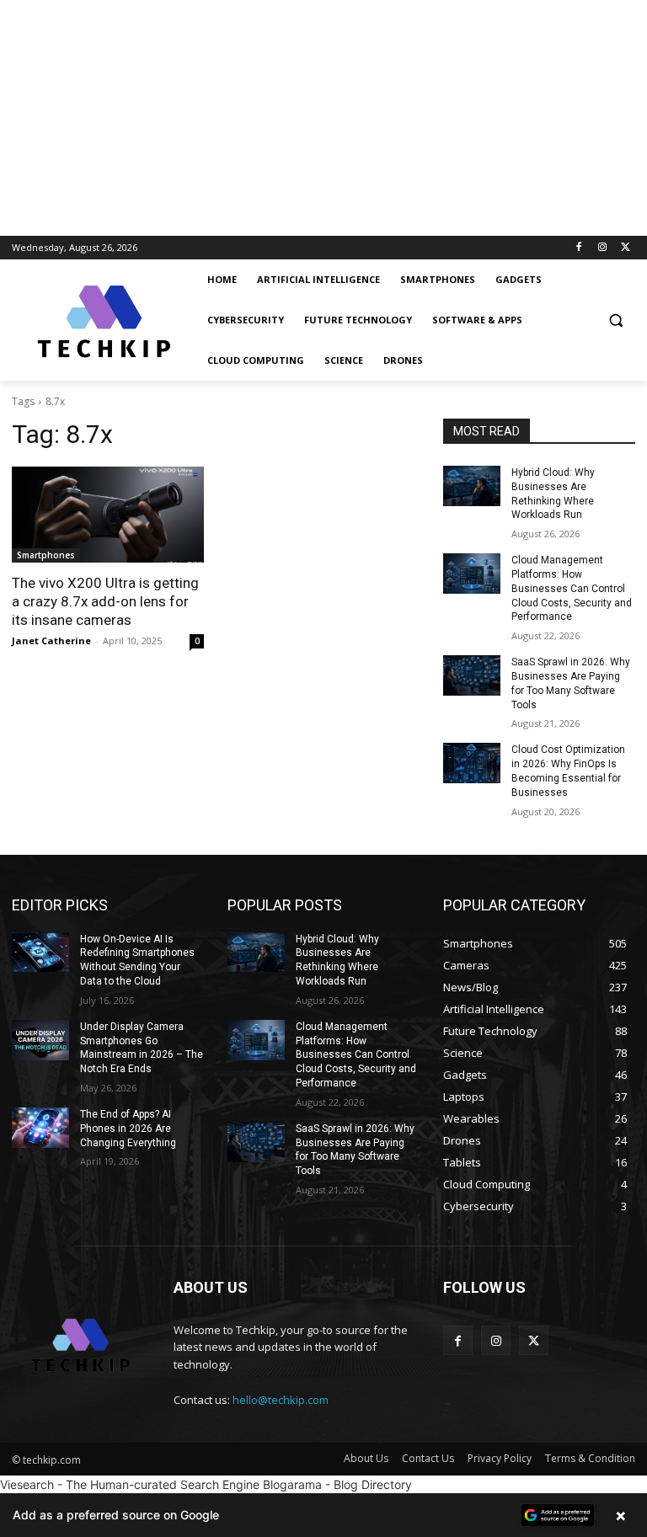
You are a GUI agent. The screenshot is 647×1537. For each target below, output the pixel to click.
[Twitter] (625, 248)
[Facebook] (579, 248)
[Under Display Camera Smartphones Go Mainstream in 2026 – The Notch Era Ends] (40, 1040)
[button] (615, 320)
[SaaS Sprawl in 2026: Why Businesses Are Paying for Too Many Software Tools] (471, 675)
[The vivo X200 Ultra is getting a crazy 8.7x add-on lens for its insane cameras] (108, 515)
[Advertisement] (323, 118)
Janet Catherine (51, 640)
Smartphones (46, 555)
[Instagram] (602, 248)
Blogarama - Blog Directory (337, 1484)
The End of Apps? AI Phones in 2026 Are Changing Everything (128, 1128)
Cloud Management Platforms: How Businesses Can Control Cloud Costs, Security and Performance (571, 588)
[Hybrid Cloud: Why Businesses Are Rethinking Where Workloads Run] (471, 486)
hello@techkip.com (281, 1399)
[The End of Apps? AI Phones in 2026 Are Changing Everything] (40, 1127)
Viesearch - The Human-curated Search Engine (129, 1484)
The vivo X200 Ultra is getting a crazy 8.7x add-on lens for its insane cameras (105, 601)
